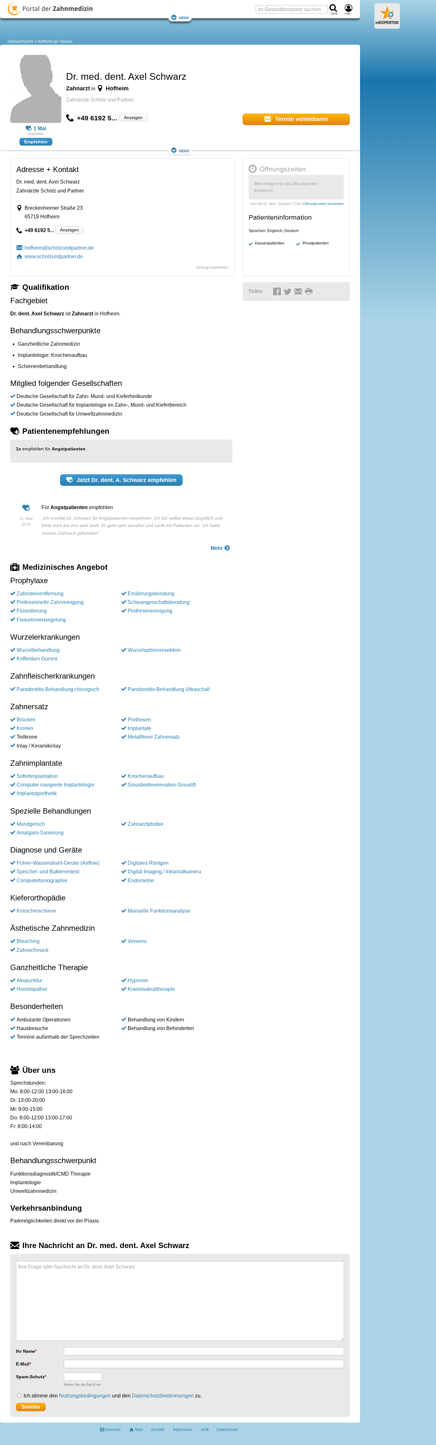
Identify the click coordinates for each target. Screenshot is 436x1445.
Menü (184, 17)
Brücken (26, 719)
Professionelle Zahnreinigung (50, 602)
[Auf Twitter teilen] (288, 292)
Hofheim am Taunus (55, 41)
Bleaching (28, 941)
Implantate (139, 728)
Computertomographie (42, 880)
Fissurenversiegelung (41, 619)
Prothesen (139, 719)
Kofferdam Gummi (37, 658)
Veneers (137, 941)
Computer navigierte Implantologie (55, 784)
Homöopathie (32, 989)
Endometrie (141, 880)
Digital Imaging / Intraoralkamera (164, 871)
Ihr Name (25, 1351)
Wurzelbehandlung (38, 650)
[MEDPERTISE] (387, 26)
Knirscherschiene (36, 911)
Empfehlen (36, 141)
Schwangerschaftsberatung (159, 602)
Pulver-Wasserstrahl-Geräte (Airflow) (58, 863)
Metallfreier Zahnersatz (154, 737)
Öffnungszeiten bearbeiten (323, 204)
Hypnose (138, 980)
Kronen (25, 728)
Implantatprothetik (37, 793)
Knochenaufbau (146, 776)
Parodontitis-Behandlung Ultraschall (169, 689)
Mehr (217, 548)
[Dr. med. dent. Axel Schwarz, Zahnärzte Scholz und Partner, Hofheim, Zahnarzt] (35, 90)
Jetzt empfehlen (126, 480)
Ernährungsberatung (151, 593)
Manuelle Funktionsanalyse (159, 911)
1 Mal (40, 128)
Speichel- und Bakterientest (48, 871)
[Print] (309, 292)
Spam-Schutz (30, 1376)
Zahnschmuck (33, 950)
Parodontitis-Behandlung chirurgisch (58, 689)
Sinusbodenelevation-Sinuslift (162, 784)
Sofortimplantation (37, 776)
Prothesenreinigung (150, 610)
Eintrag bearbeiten (212, 267)
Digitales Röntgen (148, 863)
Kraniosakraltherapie (151, 989)
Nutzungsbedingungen (85, 1395)
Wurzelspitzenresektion (154, 650)
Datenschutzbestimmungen (163, 1395)
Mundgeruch (31, 824)
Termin (301, 119)
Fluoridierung (32, 610)
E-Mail (22, 1363)
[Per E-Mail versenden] (299, 292)
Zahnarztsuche (21, 41)
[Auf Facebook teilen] (278, 292)
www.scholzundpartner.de (54, 256)
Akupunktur (29, 980)
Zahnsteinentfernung (40, 593)
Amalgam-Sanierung (40, 832)
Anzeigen (133, 117)
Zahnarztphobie (145, 824)
